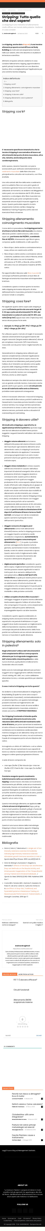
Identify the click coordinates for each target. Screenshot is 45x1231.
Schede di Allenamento (25, 10)
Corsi (19, 1218)
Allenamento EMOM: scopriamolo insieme (23, 1001)
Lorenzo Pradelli (17, 1098)
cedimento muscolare (10, 171)
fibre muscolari (33, 273)
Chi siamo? (27, 1218)
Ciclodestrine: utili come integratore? (23, 1115)
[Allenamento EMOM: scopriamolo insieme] (7, 1002)
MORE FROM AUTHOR (26, 974)
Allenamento (12, 10)
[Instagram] (20, 1211)
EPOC (18, 542)
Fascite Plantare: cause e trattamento (23, 1136)
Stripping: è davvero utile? (14, 94)
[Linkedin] (25, 1211)
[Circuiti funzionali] (7, 992)
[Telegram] (31, 1211)
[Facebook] (4, 38)
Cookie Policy (8, 1220)
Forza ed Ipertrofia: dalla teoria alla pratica (27, 1220)
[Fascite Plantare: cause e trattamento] (6, 1138)
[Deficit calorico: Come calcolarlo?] (6, 1107)
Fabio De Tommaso (18, 1107)
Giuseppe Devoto (17, 1130)
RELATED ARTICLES (9, 974)
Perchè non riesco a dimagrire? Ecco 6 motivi (26, 1095)
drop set (26, 44)
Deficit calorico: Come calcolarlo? (27, 1104)
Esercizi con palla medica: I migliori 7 (33, 924)
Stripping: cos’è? (10, 84)
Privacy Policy (37, 1218)
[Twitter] (9, 38)
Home (4, 10)
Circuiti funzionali (21, 990)
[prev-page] (2, 1010)
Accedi (38, 1035)
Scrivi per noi (12, 1218)
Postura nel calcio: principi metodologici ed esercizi (24, 1126)
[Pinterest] (14, 38)
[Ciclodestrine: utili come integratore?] (6, 1117)
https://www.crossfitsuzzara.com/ (22, 949)
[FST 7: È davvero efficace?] (7, 982)
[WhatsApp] (19, 38)
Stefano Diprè (16, 1140)
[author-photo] (22, 943)
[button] (3, 5)
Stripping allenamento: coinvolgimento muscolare (22, 88)
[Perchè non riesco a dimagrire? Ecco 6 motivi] (6, 1097)
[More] (23, 38)
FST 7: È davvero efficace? (25, 980)
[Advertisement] (17, 1073)
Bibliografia (9, 101)
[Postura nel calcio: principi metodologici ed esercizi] (6, 1128)
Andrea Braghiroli (10, 33)
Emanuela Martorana (19, 1119)
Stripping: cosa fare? (12, 91)
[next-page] (3, 1010)
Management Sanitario (26, 1150)
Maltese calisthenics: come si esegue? (10, 924)
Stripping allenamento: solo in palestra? (19, 98)
